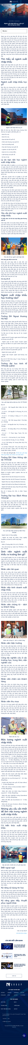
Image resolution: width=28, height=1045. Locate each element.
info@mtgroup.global (7, 1021)
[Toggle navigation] (2, 1)
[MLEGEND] (23, 995)
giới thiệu (3, 1002)
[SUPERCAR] (16, 992)
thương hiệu (4, 1005)
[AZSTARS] (3, 992)
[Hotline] (24, 1025)
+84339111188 (6, 1018)
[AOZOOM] (10, 992)
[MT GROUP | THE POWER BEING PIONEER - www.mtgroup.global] (14, 984)
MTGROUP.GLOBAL (21, 933)
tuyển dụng (17, 1005)
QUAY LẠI (14, 975)
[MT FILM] (23, 992)
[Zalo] (24, 1030)
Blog (15, 1002)
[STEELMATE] (3, 995)
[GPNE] (10, 995)
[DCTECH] (16, 995)
